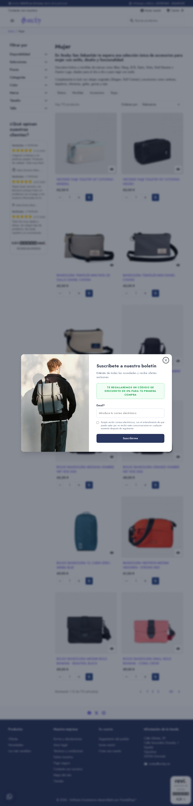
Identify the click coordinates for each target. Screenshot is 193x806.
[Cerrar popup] (166, 360)
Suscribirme (130, 438)
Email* (100, 405)
